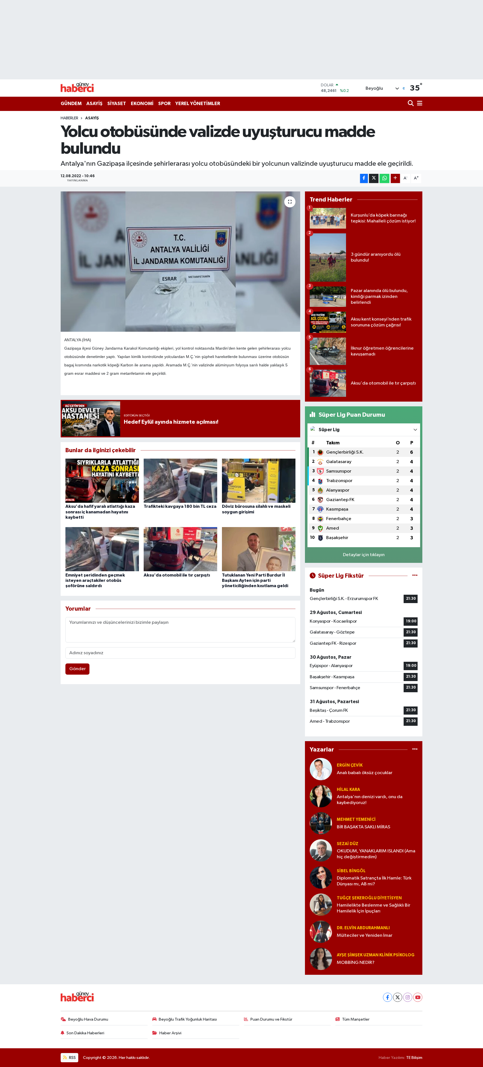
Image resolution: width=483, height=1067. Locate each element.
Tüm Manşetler (356, 1019)
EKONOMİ (142, 103)
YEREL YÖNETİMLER (197, 103)
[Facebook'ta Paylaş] (364, 178)
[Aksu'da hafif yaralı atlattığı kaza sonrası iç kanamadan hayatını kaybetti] (102, 480)
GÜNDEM (71, 103)
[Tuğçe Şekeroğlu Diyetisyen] (321, 904)
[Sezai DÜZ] (321, 850)
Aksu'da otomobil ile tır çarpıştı (177, 575)
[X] (397, 997)
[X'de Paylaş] (373, 178)
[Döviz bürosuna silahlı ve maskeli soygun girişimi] (258, 480)
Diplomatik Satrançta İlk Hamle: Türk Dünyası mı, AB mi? (374, 881)
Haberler (69, 118)
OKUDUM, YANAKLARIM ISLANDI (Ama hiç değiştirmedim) (376, 854)
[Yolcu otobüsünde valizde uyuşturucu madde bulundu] (180, 261)
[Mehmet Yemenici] (321, 823)
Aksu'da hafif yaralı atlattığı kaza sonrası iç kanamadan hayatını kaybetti (100, 511)
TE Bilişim (414, 1058)
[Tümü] (415, 749)
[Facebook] (387, 997)
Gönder (77, 669)
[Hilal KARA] (321, 796)
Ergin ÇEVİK (350, 765)
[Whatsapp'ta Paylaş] (384, 178)
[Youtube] (417, 997)
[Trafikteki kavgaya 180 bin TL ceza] (180, 480)
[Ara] (411, 104)
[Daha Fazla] (395, 178)
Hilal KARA (348, 790)
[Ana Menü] (419, 104)
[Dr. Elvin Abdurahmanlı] (321, 931)
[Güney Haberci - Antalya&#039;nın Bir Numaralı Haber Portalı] (82, 87)
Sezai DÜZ (347, 844)
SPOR (164, 103)
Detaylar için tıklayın (364, 555)
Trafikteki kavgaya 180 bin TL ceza (180, 506)
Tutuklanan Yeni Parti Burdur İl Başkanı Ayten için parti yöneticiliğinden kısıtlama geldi (255, 580)
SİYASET (116, 103)
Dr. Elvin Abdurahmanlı (363, 928)
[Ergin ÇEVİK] (321, 769)
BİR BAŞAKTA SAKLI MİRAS (363, 827)
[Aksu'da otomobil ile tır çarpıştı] (180, 549)
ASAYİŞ (94, 103)
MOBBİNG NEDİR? (356, 962)
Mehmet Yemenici (356, 819)
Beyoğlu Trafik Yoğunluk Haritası (188, 1019)
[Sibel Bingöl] (321, 877)
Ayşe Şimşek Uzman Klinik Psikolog (376, 955)
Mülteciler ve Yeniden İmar (364, 935)
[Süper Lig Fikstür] (415, 575)
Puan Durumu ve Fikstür (271, 1019)
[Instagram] (407, 997)
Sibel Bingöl (351, 871)
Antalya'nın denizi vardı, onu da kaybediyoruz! (369, 800)
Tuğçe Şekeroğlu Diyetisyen (369, 898)
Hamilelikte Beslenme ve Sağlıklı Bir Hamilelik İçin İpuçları (373, 908)
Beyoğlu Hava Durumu (88, 1019)
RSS (72, 1058)
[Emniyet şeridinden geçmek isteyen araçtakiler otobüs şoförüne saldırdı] (102, 549)
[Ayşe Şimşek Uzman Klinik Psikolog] (321, 958)
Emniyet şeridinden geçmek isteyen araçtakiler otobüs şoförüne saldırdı (95, 580)
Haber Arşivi (170, 1033)
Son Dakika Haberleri (85, 1033)
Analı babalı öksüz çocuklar (364, 772)
